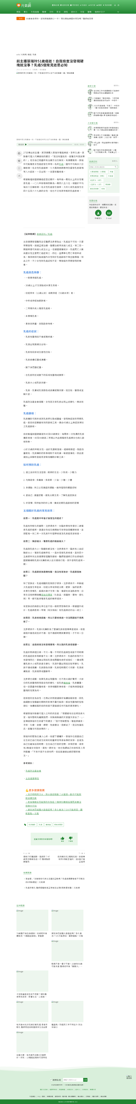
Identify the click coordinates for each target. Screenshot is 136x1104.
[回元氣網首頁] (26, 5)
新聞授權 (50, 1096)
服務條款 (58, 1096)
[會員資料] (115, 5)
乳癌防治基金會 (33, 770)
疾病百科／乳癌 (44, 233)
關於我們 (95, 1096)
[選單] (118, 5)
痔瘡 (111, 172)
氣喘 (103, 189)
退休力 (74, 11)
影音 (59, 11)
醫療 (44, 11)
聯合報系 (81, 1096)
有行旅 (92, 5)
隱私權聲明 (72, 1096)
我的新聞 (108, 5)
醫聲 (90, 11)
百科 (51, 11)
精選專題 (62, 1089)
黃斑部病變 (94, 189)
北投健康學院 (32, 778)
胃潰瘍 (107, 184)
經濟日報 (65, 5)
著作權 (64, 1096)
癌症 (29, 54)
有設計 (84, 5)
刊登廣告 (32, 1096)
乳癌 (61, 164)
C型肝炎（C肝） (96, 184)
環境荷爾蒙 (46, 594)
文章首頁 (85, 1089)
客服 (43, 1096)
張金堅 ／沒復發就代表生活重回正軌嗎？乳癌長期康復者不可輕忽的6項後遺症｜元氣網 (55, 880)
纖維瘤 (67, 682)
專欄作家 (93, 1089)
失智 (82, 11)
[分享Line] (19, 160)
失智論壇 (35, 11)
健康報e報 (57, 1080)
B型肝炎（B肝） (96, 180)
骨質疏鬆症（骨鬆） (97, 176)
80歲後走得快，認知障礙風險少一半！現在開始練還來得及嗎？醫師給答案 (59, 18)
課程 (66, 11)
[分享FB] (19, 153)
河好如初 (75, 5)
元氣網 (23, 54)
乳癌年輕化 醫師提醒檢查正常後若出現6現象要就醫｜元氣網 (53, 887)
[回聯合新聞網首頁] (18, 5)
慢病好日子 (100, 11)
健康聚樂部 (53, 1089)
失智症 (110, 176)
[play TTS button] (26, 144)
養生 (26, 11)
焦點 (18, 11)
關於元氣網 (43, 1089)
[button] (118, 12)
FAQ (39, 1096)
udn (18, 54)
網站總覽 (103, 1096)
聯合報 (56, 5)
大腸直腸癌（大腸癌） (98, 172)
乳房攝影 (32, 824)
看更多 (116, 85)
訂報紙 (88, 1096)
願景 (100, 5)
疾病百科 (70, 1089)
